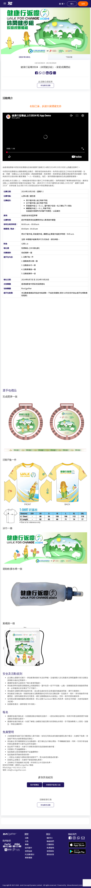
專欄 (26, 844)
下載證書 (69, 57)
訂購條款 (50, 844)
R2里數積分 (29, 854)
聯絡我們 (50, 841)
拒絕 (76, 883)
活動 (26, 837)
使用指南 (28, 851)
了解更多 (5, 884)
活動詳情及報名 (24, 57)
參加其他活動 (46, 85)
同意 (84, 883)
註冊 (83, 3)
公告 (26, 841)
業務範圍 (28, 857)
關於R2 (50, 837)
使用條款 (50, 851)
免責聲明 (50, 847)
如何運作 (28, 847)
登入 (72, 3)
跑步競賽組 (34, 785)
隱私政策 (50, 854)
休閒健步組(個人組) (53, 785)
